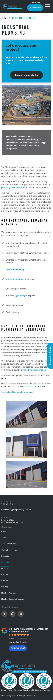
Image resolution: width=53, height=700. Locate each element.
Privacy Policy (7, 690)
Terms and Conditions (23, 690)
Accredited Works (9, 544)
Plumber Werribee (8, 593)
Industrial (5, 562)
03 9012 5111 (36, 8)
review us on (16, 647)
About (4, 538)
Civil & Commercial (9, 550)
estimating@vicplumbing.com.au (17, 391)
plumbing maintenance (12, 187)
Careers (4, 574)
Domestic (5, 556)
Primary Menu (47, 6)
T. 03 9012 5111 (7, 504)
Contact (4, 580)
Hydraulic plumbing (15, 269)
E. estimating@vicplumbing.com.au (16, 509)
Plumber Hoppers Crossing (12, 599)
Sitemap (4, 587)
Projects (4, 568)
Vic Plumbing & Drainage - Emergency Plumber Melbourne (28, 630)
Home (5, 18)
